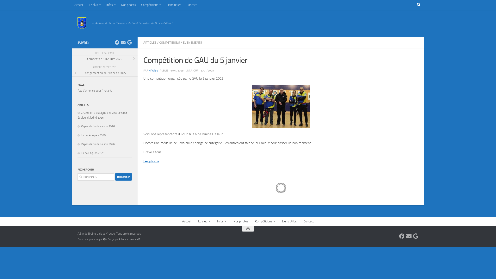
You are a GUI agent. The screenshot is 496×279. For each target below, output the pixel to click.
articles (149, 42)
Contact (192, 5)
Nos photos (128, 5)
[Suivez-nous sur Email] (123, 42)
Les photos (151, 161)
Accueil (79, 5)
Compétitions (149, 5)
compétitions (169, 42)
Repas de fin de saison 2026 (98, 126)
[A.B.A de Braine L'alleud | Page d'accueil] (82, 23)
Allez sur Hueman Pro (130, 239)
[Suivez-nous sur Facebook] (117, 42)
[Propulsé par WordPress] (104, 239)
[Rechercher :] (96, 177)
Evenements (192, 42)
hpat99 (153, 70)
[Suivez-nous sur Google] (129, 42)
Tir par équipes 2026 (93, 135)
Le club (93, 5)
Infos (109, 5)
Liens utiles (174, 5)
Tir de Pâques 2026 (92, 153)
